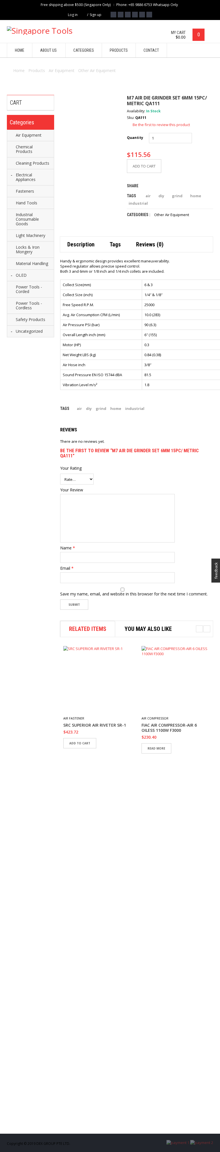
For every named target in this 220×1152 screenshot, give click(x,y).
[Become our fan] (113, 14)
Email (67, 568)
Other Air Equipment (97, 70)
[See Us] (128, 14)
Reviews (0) (150, 244)
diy (161, 195)
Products (36, 70)
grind (177, 195)
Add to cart (144, 166)
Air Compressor (155, 718)
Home (19, 70)
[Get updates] (142, 14)
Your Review (71, 490)
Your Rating (71, 468)
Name (67, 548)
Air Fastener (73, 718)
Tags (115, 244)
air (148, 195)
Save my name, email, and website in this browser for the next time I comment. (134, 594)
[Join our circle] (135, 14)
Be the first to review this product (161, 124)
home (195, 195)
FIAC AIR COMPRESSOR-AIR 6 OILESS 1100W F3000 (169, 728)
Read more (156, 748)
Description (81, 244)
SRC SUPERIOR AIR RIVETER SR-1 (94, 725)
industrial (138, 203)
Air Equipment (61, 70)
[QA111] (90, 125)
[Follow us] (120, 14)
